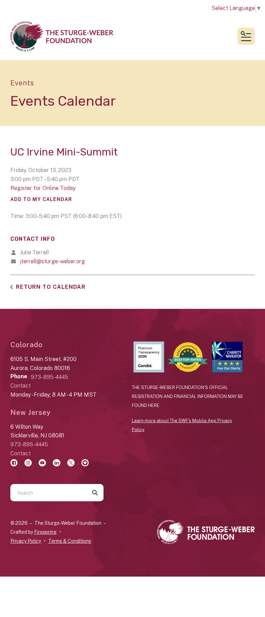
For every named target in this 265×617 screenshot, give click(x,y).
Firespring (45, 532)
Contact (20, 385)
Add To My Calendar (41, 199)
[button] (246, 36)
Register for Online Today (43, 188)
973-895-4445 (49, 377)
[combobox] (48, 492)
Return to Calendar (51, 287)
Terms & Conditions (69, 541)
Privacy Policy (25, 541)
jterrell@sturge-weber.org (52, 261)
